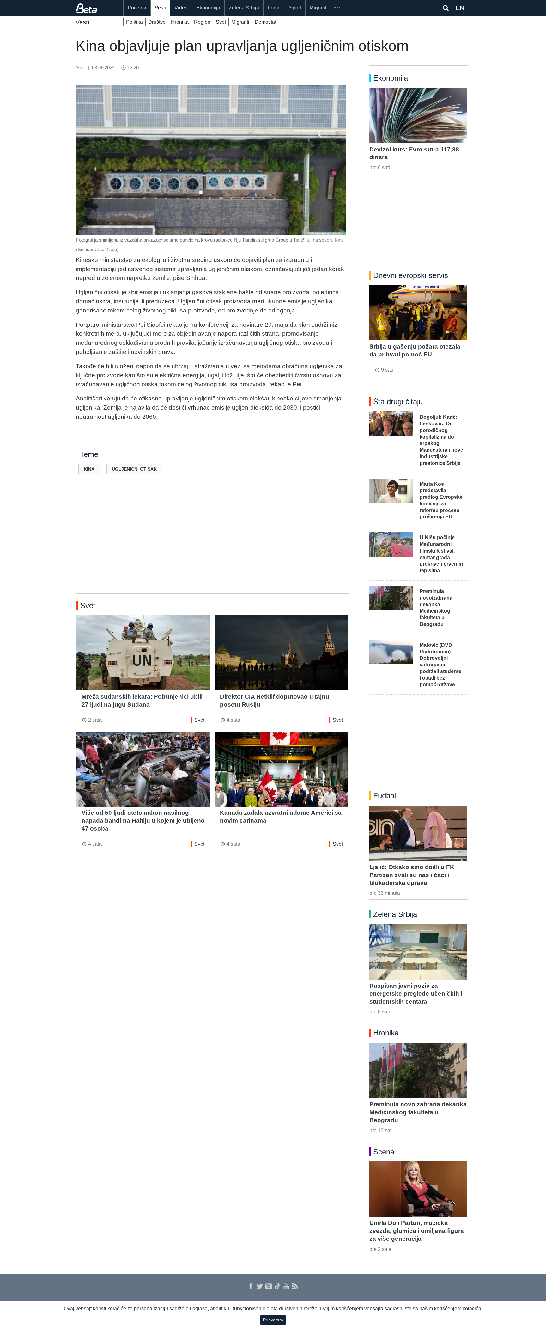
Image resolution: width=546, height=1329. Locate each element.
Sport (295, 7)
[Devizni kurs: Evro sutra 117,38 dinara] (418, 115)
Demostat (265, 22)
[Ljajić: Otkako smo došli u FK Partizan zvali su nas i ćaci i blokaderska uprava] (418, 833)
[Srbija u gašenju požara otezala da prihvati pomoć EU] (418, 312)
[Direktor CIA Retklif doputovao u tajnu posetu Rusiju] (281, 652)
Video (181, 7)
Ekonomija (208, 7)
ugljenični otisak (134, 469)
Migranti (319, 7)
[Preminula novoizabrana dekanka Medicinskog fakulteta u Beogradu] (418, 1070)
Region (202, 22)
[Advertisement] (212, 544)
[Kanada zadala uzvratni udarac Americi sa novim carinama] (281, 769)
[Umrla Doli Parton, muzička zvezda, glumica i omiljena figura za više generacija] (418, 1188)
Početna (137, 7)
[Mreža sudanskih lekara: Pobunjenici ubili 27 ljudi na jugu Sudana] (143, 652)
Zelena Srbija (244, 7)
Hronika (180, 22)
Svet (221, 22)
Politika (134, 22)
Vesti (160, 7)
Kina (89, 469)
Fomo (274, 7)
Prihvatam (273, 1319)
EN (460, 7)
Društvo (157, 22)
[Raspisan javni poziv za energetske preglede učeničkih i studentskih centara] (418, 951)
